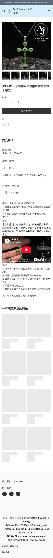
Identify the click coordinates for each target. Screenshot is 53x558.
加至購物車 (26, 111)
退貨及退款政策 (12, 546)
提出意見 (5, 552)
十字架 (7, 124)
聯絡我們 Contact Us (12, 481)
